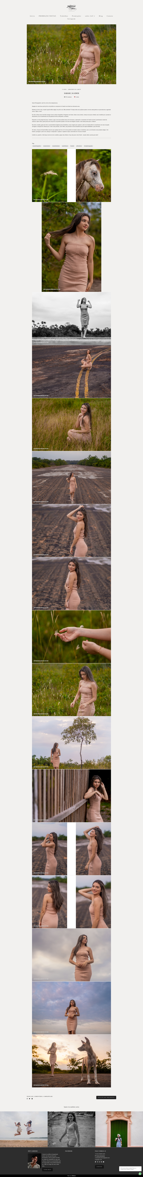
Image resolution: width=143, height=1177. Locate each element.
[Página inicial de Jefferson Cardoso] (71, 7)
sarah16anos (65, 146)
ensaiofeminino (56, 146)
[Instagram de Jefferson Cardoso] (99, 1162)
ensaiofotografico (37, 146)
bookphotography (88, 146)
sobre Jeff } (90, 16)
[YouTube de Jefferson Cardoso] (103, 1162)
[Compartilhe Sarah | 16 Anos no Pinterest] (32, 1098)
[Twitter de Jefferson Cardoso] (95, 1162)
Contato (110, 16)
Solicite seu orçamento (106, 1097)
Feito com (71, 1175)
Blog (101, 16)
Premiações (76, 16)
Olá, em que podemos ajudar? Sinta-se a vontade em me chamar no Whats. (128, 1169)
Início (32, 16)
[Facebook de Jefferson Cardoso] (97, 1162)
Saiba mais (47, 1169)
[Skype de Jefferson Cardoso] (101, 1162)
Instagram (71, 19)
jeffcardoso (79, 146)
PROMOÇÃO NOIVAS (47, 16)
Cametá (72, 146)
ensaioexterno (46, 146)
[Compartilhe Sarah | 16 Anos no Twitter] (29, 1098)
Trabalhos (64, 16)
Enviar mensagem (100, 1155)
